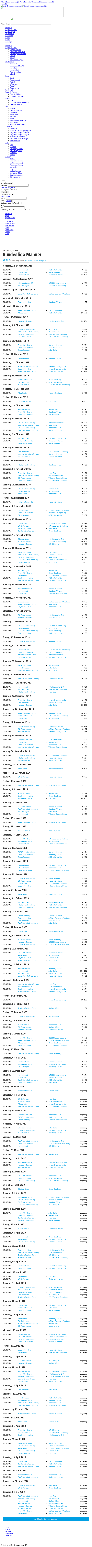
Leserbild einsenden (17, 96)
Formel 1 (13, 86)
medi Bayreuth (24, 272)
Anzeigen (8, 42)
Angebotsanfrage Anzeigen (19, 132)
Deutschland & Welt (17, 66)
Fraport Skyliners (55, 310)
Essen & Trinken (16, 104)
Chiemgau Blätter (37, 2)
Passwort (4, 185)
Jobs (45, 2)
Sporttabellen (14, 88)
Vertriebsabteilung (16, 163)
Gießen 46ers (23, 275)
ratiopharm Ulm (24, 270)
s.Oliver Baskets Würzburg (59, 294)
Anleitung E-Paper (17, 2)
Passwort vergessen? (8, 188)
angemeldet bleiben (10, 190)
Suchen (8, 201)
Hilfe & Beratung (16, 110)
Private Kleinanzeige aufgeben (21, 130)
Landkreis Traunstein (17, 52)
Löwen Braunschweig (57, 285)
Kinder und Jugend (16, 60)
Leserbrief (13, 167)
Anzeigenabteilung (16, 165)
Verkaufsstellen (15, 171)
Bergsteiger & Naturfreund (19, 102)
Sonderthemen (15, 141)
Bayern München (24, 302)
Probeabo (27, 2)
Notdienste (14, 122)
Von (2, 205)
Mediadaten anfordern (17, 137)
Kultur (7, 38)
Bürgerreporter (15, 177)
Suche (3, 198)
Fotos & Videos (10, 92)
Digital (12, 74)
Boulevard (9, 36)
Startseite (8, 28)
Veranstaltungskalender (18, 120)
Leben (7, 98)
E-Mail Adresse (6, 183)
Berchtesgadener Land (18, 54)
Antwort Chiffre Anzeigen (19, 139)
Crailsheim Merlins (55, 275)
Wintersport (14, 84)
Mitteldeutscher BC (25, 283)
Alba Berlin (22, 313)
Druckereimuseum (16, 175)
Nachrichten (9, 34)
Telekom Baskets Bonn (27, 310)
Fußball (12, 82)
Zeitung (8, 157)
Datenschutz (9, 1531)
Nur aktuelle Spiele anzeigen (35, 260)
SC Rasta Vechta (55, 270)
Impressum (9, 1533)
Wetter (7, 40)
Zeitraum (4, 203)
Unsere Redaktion (16, 161)
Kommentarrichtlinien (17, 124)
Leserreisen (14, 112)
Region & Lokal (11, 30)
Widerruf (8, 1535)
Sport (7, 76)
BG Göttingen (23, 285)
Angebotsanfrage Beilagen (19, 135)
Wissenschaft (14, 70)
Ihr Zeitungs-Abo (16, 151)
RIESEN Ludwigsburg (57, 283)
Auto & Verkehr (15, 72)
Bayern (12, 56)
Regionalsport (10, 32)
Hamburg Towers (55, 302)
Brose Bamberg (54, 272)
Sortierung (4, 210)
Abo (2, 2)
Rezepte (13, 116)
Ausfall (12, 155)
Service (8, 106)
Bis (2, 207)
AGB (7, 1527)
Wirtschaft (13, 68)
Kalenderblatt (14, 114)
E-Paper (7, 2)
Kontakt (51, 2)
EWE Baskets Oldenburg (28, 294)
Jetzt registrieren (6, 196)
